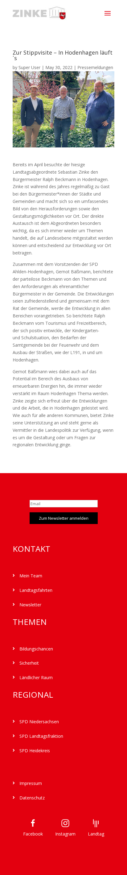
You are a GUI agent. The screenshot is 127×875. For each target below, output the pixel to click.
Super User (29, 67)
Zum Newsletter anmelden (63, 518)
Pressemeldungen (95, 67)
